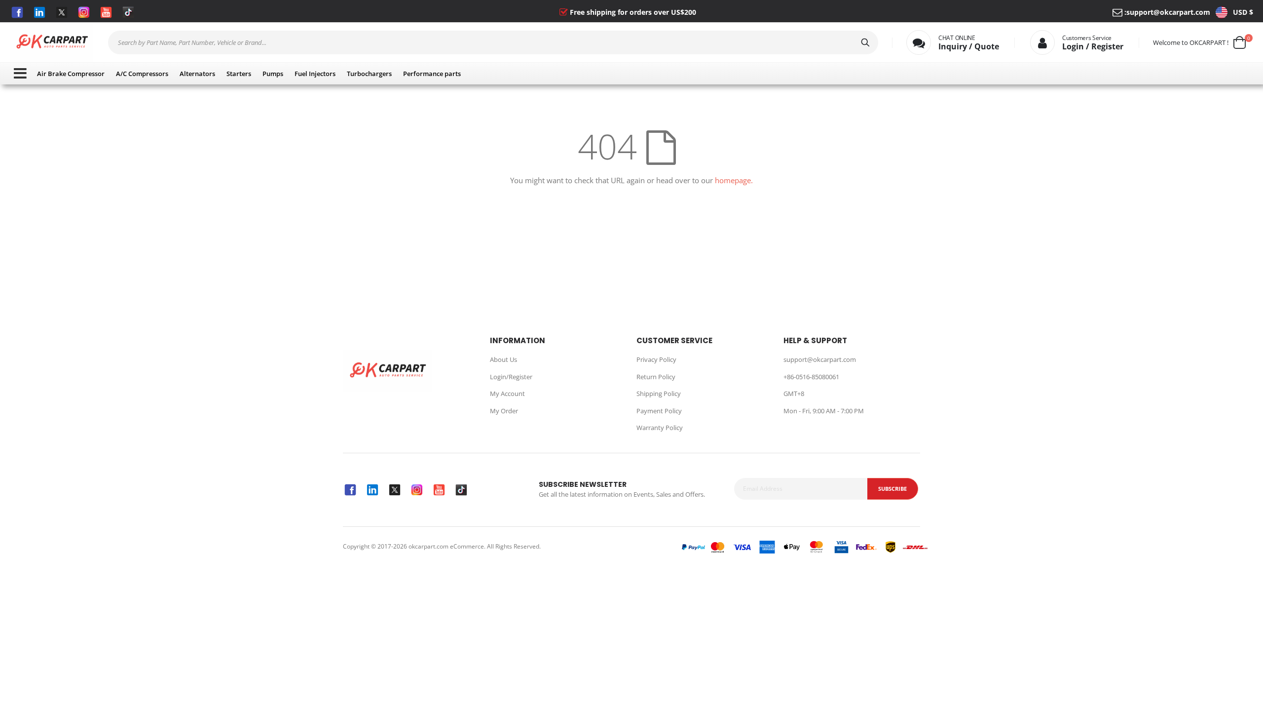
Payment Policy (659, 410)
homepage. (734, 180)
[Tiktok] (128, 12)
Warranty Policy (659, 427)
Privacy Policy (656, 359)
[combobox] (493, 42)
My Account (507, 393)
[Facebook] (17, 12)
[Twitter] (61, 12)
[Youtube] (106, 12)
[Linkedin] (39, 12)
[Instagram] (83, 12)
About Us (503, 359)
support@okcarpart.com (1168, 12)
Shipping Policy (658, 393)
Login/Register (511, 376)
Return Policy (655, 376)
